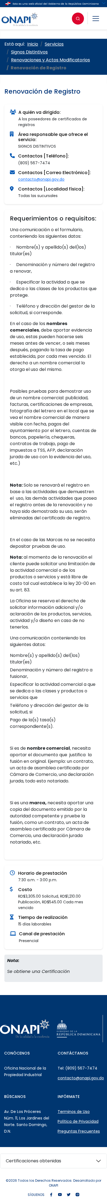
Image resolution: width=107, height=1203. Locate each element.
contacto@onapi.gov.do (41, 179)
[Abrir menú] (96, 18)
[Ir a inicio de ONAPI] (24, 1028)
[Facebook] (51, 1195)
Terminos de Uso (74, 1111)
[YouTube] (60, 1195)
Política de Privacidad (78, 1121)
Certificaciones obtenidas (33, 1161)
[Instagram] (77, 1195)
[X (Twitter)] (68, 1195)
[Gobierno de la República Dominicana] (78, 1028)
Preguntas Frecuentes (79, 1131)
